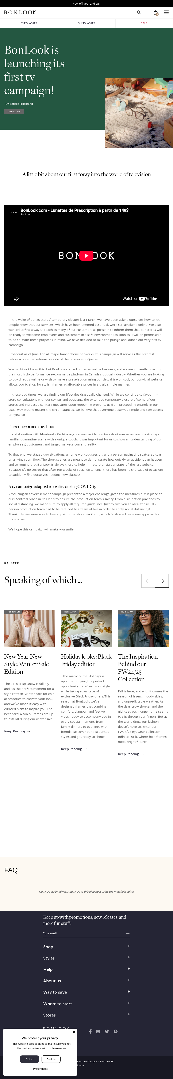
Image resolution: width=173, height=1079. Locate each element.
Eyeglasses (29, 23)
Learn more (59, 1048)
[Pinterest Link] (115, 1032)
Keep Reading (14, 731)
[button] (148, 581)
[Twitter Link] (106, 1032)
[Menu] (166, 12)
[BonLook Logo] (20, 12)
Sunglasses (86, 23)
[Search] (139, 12)
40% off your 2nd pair (86, 3)
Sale (144, 23)
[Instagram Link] (97, 1032)
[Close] (74, 1032)
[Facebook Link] (90, 1032)
